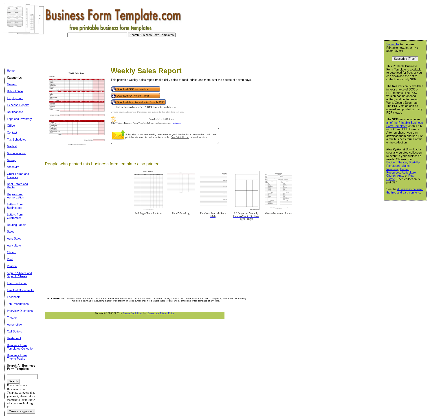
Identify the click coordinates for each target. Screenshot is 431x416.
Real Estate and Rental (17, 185)
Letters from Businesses (15, 206)
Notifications (15, 112)
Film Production (17, 283)
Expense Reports (18, 105)
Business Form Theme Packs (17, 357)
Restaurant (393, 165)
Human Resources (397, 170)
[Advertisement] (84, 51)
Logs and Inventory (19, 119)
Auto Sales (14, 238)
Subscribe (130, 134)
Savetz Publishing (132, 313)
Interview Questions (20, 311)
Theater (402, 162)
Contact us (153, 313)
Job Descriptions (18, 304)
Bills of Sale (15, 91)
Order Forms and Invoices (18, 175)
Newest (12, 84)
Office (11, 125)
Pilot (10, 259)
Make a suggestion (21, 411)
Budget (391, 162)
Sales (406, 165)
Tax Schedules (16, 139)
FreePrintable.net (180, 137)
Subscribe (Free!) (405, 58)
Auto (400, 175)
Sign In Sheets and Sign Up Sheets (19, 274)
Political (12, 266)
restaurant (177, 123)
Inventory (392, 169)
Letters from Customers (15, 216)
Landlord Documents (20, 290)
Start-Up (414, 162)
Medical (12, 146)
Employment (15, 98)
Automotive (14, 324)
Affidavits (13, 167)
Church (391, 175)
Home (11, 70)
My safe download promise (123, 112)
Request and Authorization (15, 196)
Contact (12, 132)
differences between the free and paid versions (404, 190)
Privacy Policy (167, 313)
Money (11, 160)
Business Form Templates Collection (20, 346)
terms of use (177, 112)
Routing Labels (16, 225)
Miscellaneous (16, 153)
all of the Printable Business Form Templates (404, 124)
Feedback (13, 297)
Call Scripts (14, 331)
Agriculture (409, 172)
